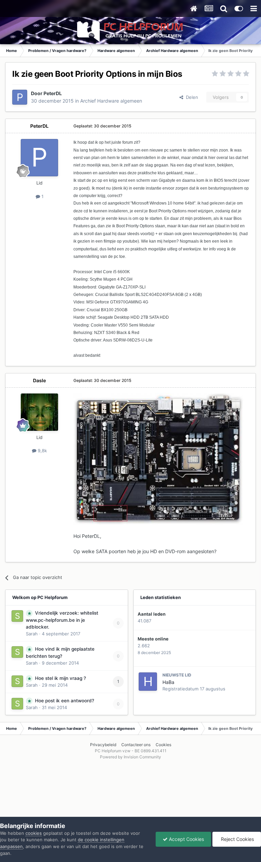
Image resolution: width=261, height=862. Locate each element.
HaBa (168, 682)
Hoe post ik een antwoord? (64, 700)
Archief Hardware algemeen (111, 101)
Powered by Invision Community (130, 756)
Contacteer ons (136, 744)
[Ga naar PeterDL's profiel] (19, 97)
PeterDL (53, 93)
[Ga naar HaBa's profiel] (148, 681)
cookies (33, 833)
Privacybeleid (103, 744)
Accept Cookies (186, 839)
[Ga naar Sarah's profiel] (17, 616)
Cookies (163, 744)
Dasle (39, 380)
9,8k (41, 450)
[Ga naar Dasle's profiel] (39, 412)
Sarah (32, 633)
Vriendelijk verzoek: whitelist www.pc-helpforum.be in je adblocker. (62, 620)
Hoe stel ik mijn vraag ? (60, 678)
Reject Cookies (237, 839)
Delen (190, 97)
